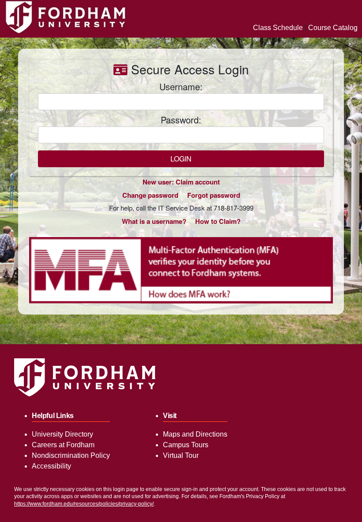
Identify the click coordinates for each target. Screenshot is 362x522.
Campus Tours (185, 445)
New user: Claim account (181, 182)
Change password (150, 195)
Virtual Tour (181, 455)
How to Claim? (218, 221)
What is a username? (154, 221)
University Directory (62, 434)
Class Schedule (278, 27)
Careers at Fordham (63, 445)
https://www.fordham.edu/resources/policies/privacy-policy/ (84, 504)
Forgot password (213, 195)
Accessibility (51, 466)
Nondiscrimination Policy (71, 455)
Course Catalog (333, 27)
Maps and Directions (195, 434)
